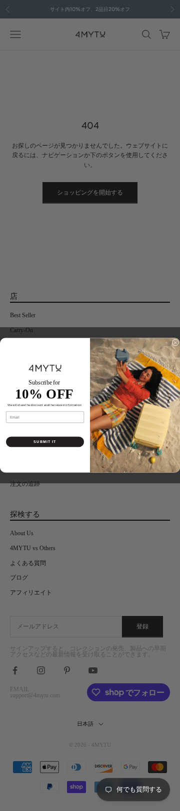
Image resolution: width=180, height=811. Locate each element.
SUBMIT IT (45, 442)
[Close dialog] (175, 343)
